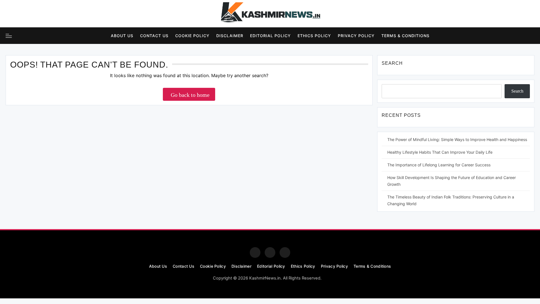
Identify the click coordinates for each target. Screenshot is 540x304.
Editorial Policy (270, 35)
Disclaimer (229, 35)
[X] (42, 13)
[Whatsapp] (285, 252)
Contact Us (154, 35)
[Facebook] (11, 13)
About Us (122, 35)
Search (517, 91)
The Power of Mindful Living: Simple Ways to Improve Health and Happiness (457, 139)
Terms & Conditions (405, 35)
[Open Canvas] (9, 36)
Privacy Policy (356, 35)
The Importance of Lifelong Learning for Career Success (438, 164)
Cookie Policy (192, 35)
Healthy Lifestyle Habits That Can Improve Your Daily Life (439, 152)
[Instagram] (26, 13)
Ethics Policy (314, 35)
